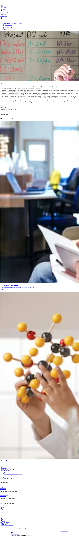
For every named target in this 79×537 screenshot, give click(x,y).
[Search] (39, 18)
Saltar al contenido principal (5, 0)
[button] (39, 8)
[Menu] (39, 19)
